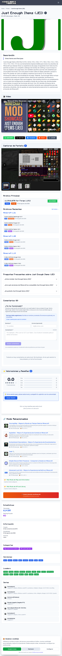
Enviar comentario (13, 344)
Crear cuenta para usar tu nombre (16, 319)
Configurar (50, 649)
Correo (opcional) (37, 323)
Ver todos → (55, 209)
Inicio (3, 8)
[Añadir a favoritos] (45, 13)
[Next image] (57, 165)
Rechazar (31, 649)
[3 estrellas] (9, 383)
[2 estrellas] (8, 383)
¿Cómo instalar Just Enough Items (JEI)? (18, 279)
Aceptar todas (12, 649)
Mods (8, 8)
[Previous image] (5, 165)
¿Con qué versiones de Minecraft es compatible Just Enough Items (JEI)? (29, 285)
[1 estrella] (6, 383)
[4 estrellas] (11, 383)
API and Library (26, 548)
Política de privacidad (37, 652)
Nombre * (8, 323)
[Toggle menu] (58, 2)
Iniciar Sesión (11, 398)
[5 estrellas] (13, 383)
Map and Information (11, 548)
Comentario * (9, 330)
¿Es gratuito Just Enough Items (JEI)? (17, 291)
